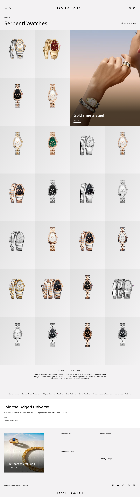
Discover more (13, 457)
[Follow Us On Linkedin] (134, 474)
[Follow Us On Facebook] (123, 474)
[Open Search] (10, 8)
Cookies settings (106, 453)
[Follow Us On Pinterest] (128, 474)
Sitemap (103, 467)
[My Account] (130, 8)
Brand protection (106, 428)
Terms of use (104, 460)
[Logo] (70, 8)
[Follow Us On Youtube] (118, 474)
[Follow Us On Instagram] (113, 474)
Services (64, 449)
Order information (68, 446)
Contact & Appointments (70, 432)
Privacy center (105, 456)
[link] (134, 8)
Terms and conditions (108, 463)
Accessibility (104, 439)
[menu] (5, 8)
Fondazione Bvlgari (107, 442)
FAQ (62, 456)
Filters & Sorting (128, 23)
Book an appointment (69, 435)
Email (6, 406)
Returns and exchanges (70, 453)
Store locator (65, 428)
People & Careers (106, 435)
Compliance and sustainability (111, 432)
